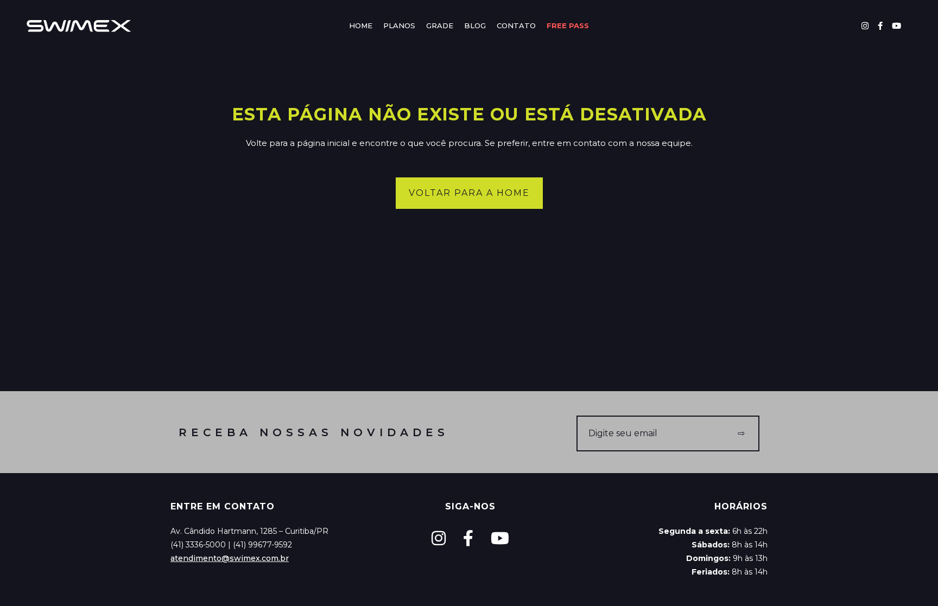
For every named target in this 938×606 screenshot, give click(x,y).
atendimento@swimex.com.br (229, 558)
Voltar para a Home (469, 193)
